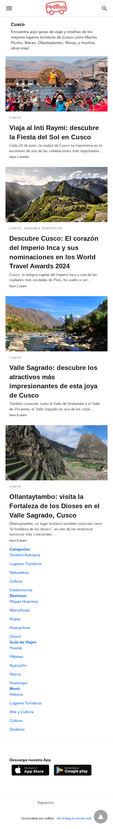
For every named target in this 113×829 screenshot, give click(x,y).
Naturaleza (19, 572)
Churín (15, 636)
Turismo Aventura (25, 555)
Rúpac (15, 619)
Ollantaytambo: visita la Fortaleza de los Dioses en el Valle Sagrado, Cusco (54, 506)
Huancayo (18, 683)
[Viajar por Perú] (56, 8)
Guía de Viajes (23, 642)
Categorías (20, 549)
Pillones (16, 656)
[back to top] (101, 817)
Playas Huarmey (24, 601)
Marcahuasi (20, 610)
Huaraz (16, 648)
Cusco (15, 117)
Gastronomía (21, 590)
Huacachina (20, 627)
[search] (104, 8)
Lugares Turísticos (43, 228)
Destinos (18, 595)
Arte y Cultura (21, 712)
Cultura (16, 581)
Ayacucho (18, 665)
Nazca (15, 674)
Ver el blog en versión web (74, 818)
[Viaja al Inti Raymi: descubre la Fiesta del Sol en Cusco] (56, 83)
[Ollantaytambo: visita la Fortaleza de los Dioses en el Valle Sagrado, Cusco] (56, 452)
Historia (16, 694)
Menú (15, 688)
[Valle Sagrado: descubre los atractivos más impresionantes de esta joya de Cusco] (56, 323)
